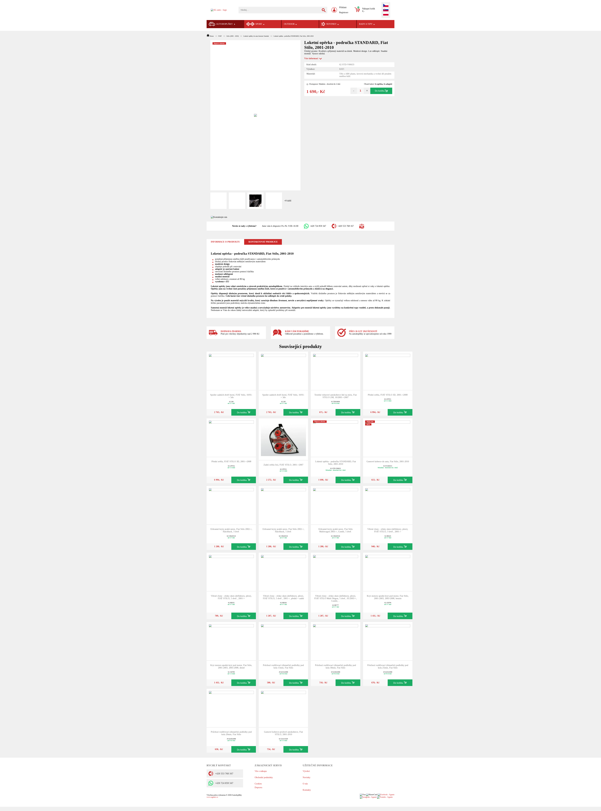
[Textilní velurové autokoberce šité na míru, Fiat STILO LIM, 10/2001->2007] (335, 370)
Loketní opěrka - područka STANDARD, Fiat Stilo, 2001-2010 (293, 36)
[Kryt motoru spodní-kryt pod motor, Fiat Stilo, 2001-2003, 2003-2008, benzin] (387, 572)
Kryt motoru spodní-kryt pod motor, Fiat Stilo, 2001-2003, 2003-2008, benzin (388, 597)
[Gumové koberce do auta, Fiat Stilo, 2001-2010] (387, 437)
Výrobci (306, 771)
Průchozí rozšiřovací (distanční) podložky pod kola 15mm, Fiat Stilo (283, 666)
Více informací (311, 58)
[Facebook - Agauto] (386, 795)
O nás (305, 784)
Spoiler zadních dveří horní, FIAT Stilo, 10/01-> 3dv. (283, 396)
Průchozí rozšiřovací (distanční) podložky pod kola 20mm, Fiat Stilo (231, 733)
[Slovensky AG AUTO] (385, 10)
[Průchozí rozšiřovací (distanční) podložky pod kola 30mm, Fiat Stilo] (335, 641)
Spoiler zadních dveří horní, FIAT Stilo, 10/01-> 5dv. (231, 396)
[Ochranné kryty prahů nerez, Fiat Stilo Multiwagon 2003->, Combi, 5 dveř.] (335, 505)
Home (211, 36)
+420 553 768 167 (345, 226)
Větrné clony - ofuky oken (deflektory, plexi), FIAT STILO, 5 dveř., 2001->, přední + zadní (283, 597)
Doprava (258, 787)
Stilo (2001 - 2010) (232, 36)
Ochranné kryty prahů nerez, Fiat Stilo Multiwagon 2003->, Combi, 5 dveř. (335, 530)
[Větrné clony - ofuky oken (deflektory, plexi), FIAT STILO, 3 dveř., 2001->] (387, 505)
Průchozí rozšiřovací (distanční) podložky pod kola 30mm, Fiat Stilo (335, 666)
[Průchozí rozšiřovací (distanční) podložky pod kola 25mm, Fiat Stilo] (387, 641)
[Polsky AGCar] (385, 14)
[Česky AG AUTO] (385, 6)
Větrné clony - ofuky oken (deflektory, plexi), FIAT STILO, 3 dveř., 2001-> (387, 530)
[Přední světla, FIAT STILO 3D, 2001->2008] (387, 370)
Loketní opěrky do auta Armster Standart (256, 36)
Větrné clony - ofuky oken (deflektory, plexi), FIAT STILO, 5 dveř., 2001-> (231, 597)
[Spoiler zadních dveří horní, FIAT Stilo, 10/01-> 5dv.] (231, 370)
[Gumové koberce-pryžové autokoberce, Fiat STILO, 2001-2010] (283, 707)
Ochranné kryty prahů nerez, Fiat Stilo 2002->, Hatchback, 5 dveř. (283, 530)
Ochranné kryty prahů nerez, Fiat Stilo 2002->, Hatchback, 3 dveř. (231, 530)
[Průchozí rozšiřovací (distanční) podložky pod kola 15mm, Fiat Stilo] (283, 641)
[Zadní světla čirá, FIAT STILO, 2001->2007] (283, 439)
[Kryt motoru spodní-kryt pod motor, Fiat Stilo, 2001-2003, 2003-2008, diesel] (231, 641)
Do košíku (380, 91)
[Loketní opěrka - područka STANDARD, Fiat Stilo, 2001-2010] (335, 437)
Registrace (343, 12)
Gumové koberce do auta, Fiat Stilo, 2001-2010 (388, 461)
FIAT (220, 36)
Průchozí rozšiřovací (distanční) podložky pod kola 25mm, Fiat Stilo (387, 666)
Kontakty (307, 790)
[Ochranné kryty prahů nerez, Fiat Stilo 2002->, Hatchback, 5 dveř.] (283, 505)
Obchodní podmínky (264, 777)
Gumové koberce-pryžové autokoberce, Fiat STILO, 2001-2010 (283, 733)
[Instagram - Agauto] (368, 797)
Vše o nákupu (261, 771)
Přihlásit (343, 7)
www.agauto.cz (212, 797)
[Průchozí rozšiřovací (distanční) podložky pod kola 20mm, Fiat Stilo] (231, 707)
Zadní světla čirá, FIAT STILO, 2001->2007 (283, 465)
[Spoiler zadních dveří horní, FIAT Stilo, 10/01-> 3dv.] (283, 370)
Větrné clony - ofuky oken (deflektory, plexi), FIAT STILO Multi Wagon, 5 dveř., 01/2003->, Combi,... (335, 598)
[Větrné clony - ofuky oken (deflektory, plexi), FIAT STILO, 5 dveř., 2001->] (231, 572)
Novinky (306, 777)
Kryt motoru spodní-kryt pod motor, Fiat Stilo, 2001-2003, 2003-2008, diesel (231, 666)
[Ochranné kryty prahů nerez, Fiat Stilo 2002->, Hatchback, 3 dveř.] (231, 505)
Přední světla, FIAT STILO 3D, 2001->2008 (388, 395)
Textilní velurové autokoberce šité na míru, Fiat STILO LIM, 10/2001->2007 (335, 396)
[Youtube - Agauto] (385, 797)
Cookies (258, 784)
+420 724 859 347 (318, 226)
